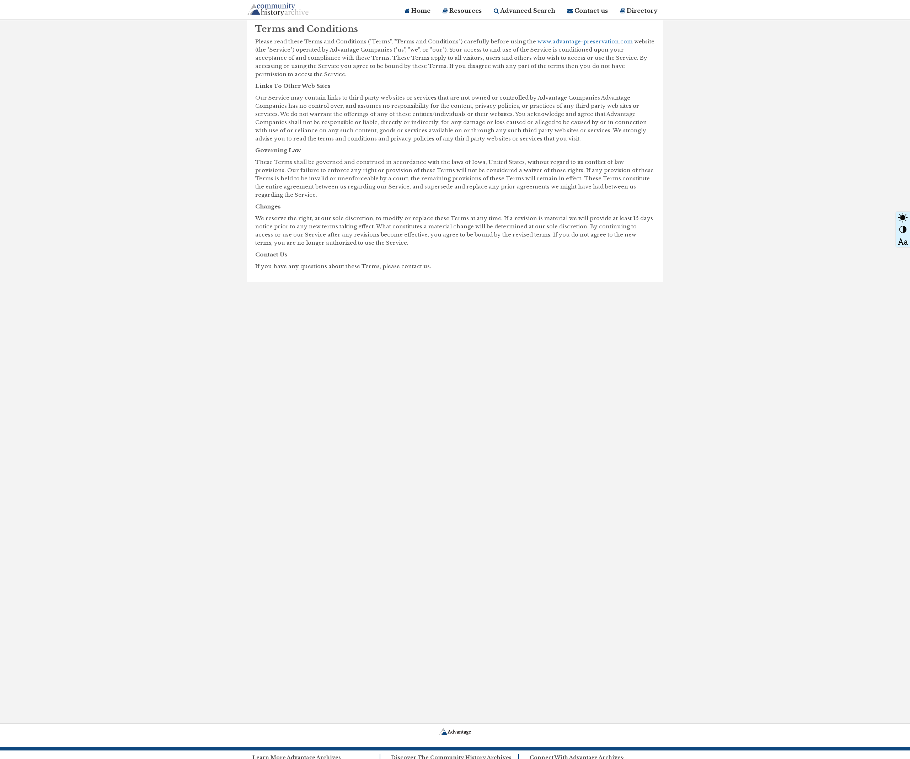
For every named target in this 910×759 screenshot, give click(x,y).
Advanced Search (527, 10)
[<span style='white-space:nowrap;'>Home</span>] (291, 8)
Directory (641, 10)
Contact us (590, 10)
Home (420, 10)
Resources (465, 10)
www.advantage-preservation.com (585, 41)
